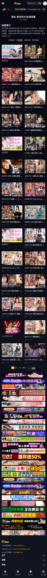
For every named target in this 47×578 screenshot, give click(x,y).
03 (20, 368)
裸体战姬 (5, 61)
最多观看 (27, 40)
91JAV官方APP (7, 336)
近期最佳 (11, 40)
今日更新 (19, 40)
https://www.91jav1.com (21, 549)
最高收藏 (35, 40)
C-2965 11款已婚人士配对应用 (36, 153)
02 (16, 368)
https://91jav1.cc (19, 545)
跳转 (33, 368)
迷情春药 (5, 152)
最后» (24, 368)
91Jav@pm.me (18, 552)
